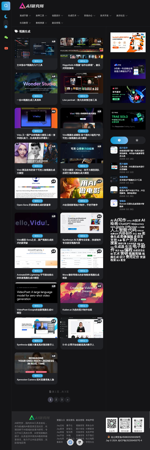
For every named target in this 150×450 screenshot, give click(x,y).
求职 (138, 244)
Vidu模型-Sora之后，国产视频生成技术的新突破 (35, 241)
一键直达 (36, 61)
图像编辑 (126, 236)
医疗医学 (124, 148)
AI (111, 220)
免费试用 (114, 234)
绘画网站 (124, 187)
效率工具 (40, 15)
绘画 (122, 250)
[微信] (6, 37)
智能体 (123, 201)
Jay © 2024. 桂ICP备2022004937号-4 (124, 440)
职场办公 (88, 15)
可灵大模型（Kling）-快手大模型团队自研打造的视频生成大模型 (81, 171)
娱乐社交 (120, 15)
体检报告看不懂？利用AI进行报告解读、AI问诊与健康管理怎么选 (132, 153)
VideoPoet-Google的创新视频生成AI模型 (35, 311)
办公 (135, 234)
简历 (117, 250)
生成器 (119, 246)
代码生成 (140, 231)
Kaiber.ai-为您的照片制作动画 (77, 309)
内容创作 (125, 233)
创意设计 (56, 15)
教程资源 (40, 23)
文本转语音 (131, 244)
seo (112, 226)
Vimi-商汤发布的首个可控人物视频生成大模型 (36, 171)
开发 (133, 239)
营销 (124, 253)
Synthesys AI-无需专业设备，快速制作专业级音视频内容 (82, 241)
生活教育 (24, 23)
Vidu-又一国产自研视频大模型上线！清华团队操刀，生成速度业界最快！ (36, 136)
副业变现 (56, 23)
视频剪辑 (124, 177)
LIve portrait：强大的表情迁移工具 (80, 100)
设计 (122, 257)
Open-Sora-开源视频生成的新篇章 (34, 205)
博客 (140, 234)
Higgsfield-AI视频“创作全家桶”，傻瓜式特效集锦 (81, 66)
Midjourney (137, 224)
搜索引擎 (122, 243)
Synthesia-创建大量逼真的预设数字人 (35, 344)
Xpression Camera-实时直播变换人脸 (35, 379)
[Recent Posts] (119, 140)
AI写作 (120, 220)
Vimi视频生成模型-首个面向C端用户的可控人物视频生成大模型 (81, 136)
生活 (128, 246)
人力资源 (141, 227)
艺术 (116, 253)
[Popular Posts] (137, 140)
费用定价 (132, 257)
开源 (140, 240)
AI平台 (129, 221)
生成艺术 (72, 15)
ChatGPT (125, 223)
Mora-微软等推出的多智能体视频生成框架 (81, 276)
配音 (123, 260)
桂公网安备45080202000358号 (125, 437)
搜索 (113, 243)
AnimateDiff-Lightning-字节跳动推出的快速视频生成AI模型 (35, 276)
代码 (132, 229)
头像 (119, 240)
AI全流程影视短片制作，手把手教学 (80, 205)
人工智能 (118, 229)
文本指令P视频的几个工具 (29, 65)
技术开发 (104, 15)
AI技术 (136, 220)
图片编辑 (124, 164)
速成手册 (24, 15)
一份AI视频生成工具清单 (29, 100)
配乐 (118, 260)
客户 (125, 240)
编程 (128, 249)
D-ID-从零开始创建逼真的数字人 (78, 344)
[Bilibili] (6, 48)
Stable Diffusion (126, 226)
